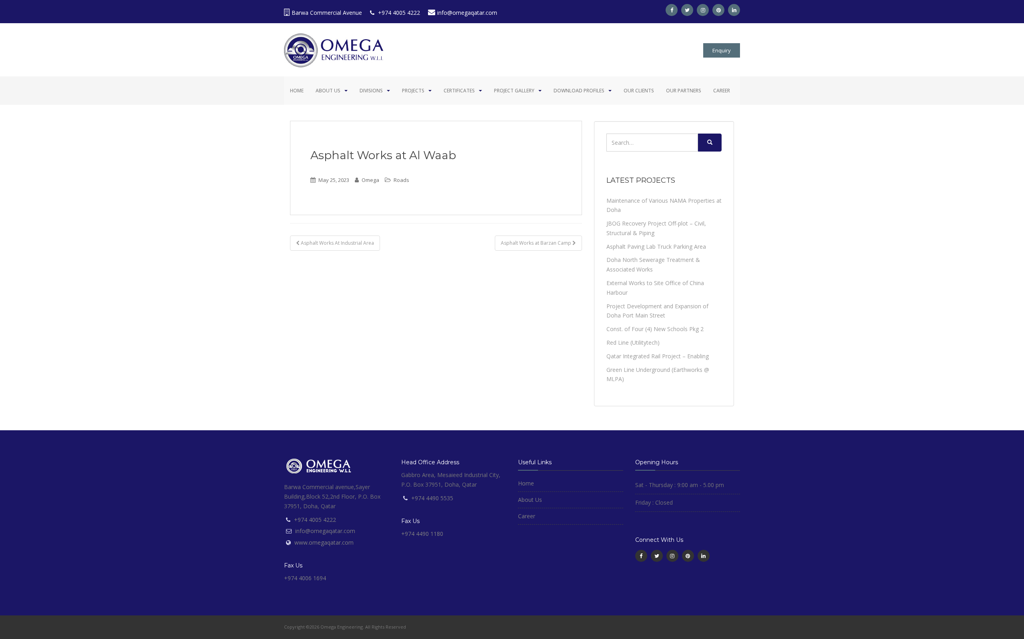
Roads (401, 180)
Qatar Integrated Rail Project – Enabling (657, 356)
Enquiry (721, 50)
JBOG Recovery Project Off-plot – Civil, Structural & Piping (656, 228)
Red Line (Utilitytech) (633, 342)
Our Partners (683, 90)
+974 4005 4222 (398, 12)
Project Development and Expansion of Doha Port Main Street (657, 311)
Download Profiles (579, 90)
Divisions (371, 90)
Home (297, 90)
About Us (328, 90)
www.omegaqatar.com (324, 542)
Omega (370, 180)
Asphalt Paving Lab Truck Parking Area (656, 246)
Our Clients (639, 90)
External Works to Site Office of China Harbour (655, 287)
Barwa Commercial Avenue (327, 12)
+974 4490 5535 (432, 498)
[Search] (710, 143)
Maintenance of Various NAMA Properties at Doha (664, 205)
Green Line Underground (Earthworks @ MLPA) (657, 374)
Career (721, 90)
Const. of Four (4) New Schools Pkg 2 (655, 329)
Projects (413, 90)
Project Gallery (514, 90)
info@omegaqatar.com (467, 12)
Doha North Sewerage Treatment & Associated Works (653, 264)
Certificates (459, 90)
